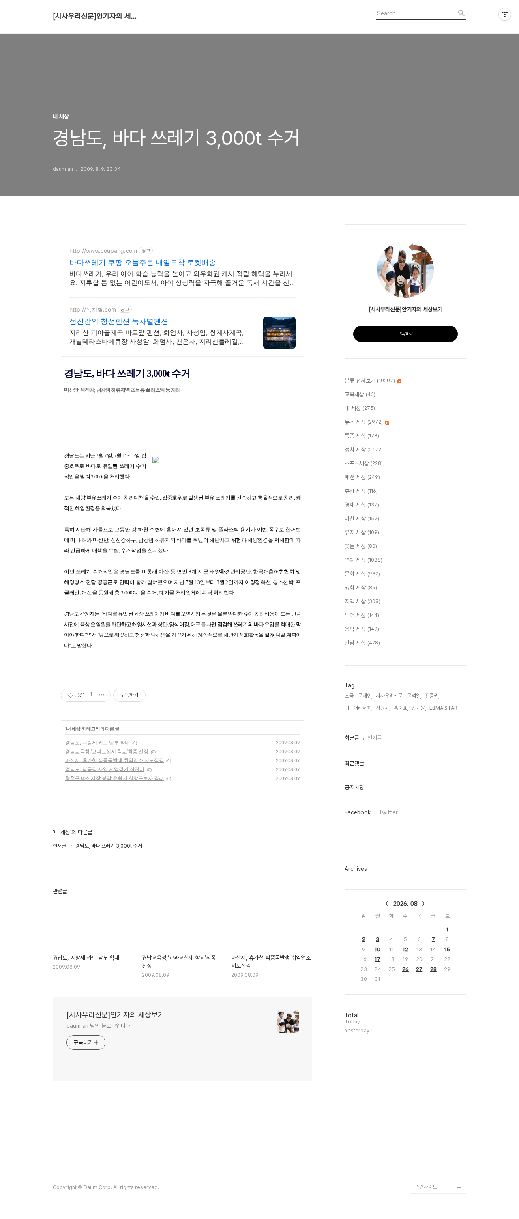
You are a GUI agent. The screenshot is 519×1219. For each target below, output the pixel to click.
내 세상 (73, 729)
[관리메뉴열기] (505, 14)
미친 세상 (362, 518)
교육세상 (360, 394)
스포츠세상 (364, 463)
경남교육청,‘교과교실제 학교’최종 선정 (106, 751)
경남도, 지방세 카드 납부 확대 (97, 742)
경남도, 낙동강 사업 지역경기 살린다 (104, 769)
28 (433, 969)
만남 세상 (362, 643)
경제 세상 (362, 505)
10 (377, 949)
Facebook (358, 812)
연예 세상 (363, 560)
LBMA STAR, (444, 708)
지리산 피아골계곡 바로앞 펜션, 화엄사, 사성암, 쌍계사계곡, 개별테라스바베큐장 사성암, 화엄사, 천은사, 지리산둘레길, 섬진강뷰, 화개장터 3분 (156, 337)
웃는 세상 (361, 546)
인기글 (374, 737)
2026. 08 (405, 903)
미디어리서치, (359, 708)
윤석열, (414, 696)
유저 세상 (362, 532)
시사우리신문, (390, 696)
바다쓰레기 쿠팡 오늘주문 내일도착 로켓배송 (142, 262)
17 (377, 959)
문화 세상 (362, 574)
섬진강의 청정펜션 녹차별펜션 (118, 321)
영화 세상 (361, 587)
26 (405, 969)
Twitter (388, 812)
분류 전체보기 (370, 380)
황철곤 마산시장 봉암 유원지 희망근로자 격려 (114, 778)
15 (447, 949)
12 (405, 949)
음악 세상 (362, 629)
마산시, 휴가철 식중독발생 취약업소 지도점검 (114, 760)
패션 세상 (362, 477)
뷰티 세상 (361, 491)
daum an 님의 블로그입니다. (99, 1026)
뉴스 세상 (364, 422)
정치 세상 (364, 449)
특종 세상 (362, 436)
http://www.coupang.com (103, 250)
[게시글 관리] (102, 695)
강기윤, (419, 708)
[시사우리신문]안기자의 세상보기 (97, 16)
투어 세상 (362, 615)
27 (419, 969)
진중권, (432, 696)
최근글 (352, 737)
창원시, (383, 708)
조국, (350, 696)
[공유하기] (91, 695)
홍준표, (401, 708)
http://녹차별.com (92, 309)
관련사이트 (426, 1187)
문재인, (365, 696)
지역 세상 (362, 601)
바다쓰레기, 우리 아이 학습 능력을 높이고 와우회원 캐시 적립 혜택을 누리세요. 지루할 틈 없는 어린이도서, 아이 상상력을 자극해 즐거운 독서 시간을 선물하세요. (180, 278)
